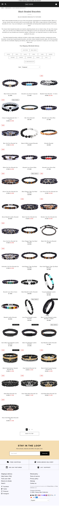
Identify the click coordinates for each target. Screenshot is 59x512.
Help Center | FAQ (6, 476)
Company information (35, 490)
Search (3, 483)
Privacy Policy (50, 486)
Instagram (6, 493)
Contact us (33, 483)
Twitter (5, 489)
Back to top (29, 433)
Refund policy (34, 474)
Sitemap (32, 481)
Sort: (19, 67)
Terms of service (35, 476)
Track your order (6, 478)
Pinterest (5, 491)
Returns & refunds (6, 481)
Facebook (6, 486)
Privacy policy (34, 478)
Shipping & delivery (6, 474)
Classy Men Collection (41, 492)
